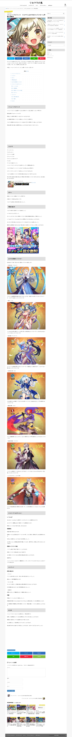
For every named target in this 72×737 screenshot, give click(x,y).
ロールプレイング (31, 5)
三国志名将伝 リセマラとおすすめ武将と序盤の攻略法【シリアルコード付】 (55, 21)
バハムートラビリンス (15, 73)
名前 (8, 678)
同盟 (13, 98)
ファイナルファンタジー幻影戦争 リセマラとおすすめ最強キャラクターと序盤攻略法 (55, 29)
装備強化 (14, 88)
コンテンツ (13, 94)
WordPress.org (49, 57)
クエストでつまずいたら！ (16, 84)
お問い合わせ (50, 5)
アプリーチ (33, 182)
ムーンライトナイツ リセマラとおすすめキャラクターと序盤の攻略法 (55, 33)
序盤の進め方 (14, 79)
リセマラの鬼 (36, 2)
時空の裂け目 (15, 96)
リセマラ (13, 75)
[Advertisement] (15, 135)
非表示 (27, 71)
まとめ (12, 100)
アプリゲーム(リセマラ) (23, 5)
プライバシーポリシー (43, 5)
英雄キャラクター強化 (16, 90)
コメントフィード (50, 55)
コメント (8, 667)
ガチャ (12, 77)
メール (8, 682)
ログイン (14, 92)
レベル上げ (14, 86)
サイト (8, 686)
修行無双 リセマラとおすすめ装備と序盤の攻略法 (55, 37)
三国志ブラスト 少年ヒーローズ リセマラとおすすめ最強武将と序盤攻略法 (55, 25)
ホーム (37, 5)
